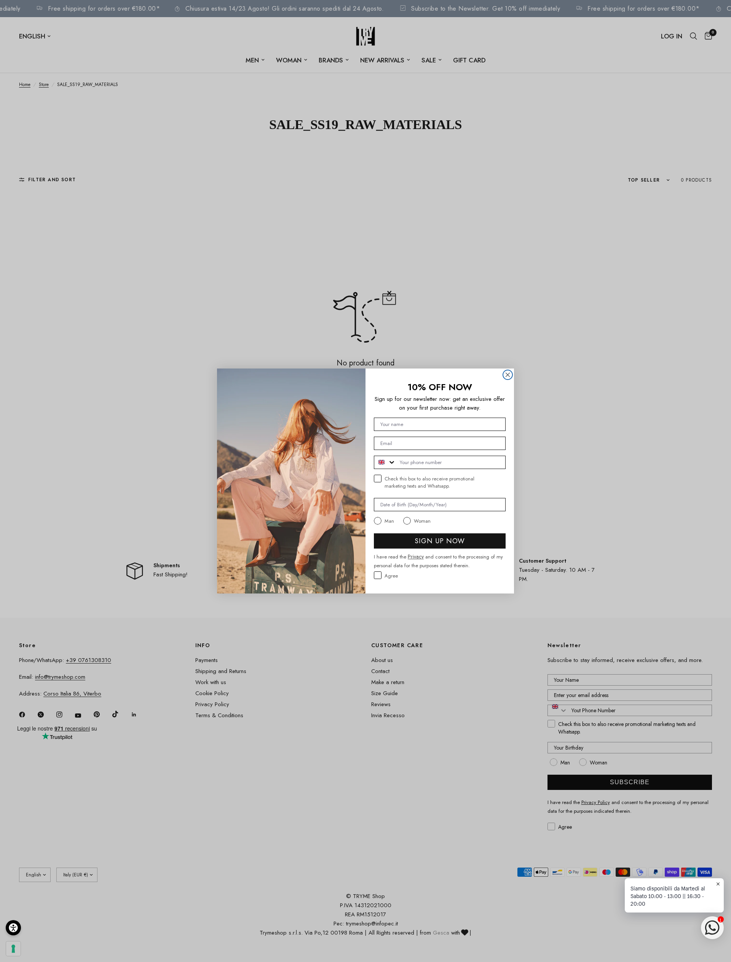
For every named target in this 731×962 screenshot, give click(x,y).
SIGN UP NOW (440, 541)
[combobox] (385, 462)
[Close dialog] (507, 375)
